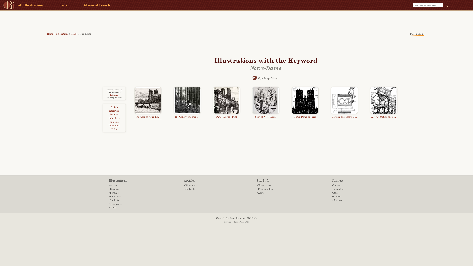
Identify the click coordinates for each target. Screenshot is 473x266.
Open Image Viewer (268, 78)
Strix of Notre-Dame (265, 116)
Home (50, 33)
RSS (335, 192)
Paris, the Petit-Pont (226, 116)
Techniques (114, 125)
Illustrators (191, 185)
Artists (114, 107)
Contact (337, 196)
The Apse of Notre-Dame (148, 116)
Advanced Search (96, 5)
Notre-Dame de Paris (305, 116)
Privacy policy (265, 189)
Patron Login (416, 33)
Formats (114, 114)
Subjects (114, 121)
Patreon (113, 94)
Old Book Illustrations (236, 217)
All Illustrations (31, 5)
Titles (114, 129)
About (261, 192)
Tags (63, 5)
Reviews (337, 200)
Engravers (114, 110)
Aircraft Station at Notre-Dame (387, 116)
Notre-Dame (84, 33)
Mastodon (338, 189)
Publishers (114, 118)
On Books (190, 189)
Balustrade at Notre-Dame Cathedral (350, 116)
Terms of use (264, 185)
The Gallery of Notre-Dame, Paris (192, 116)
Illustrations (62, 33)
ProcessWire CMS (241, 221)
